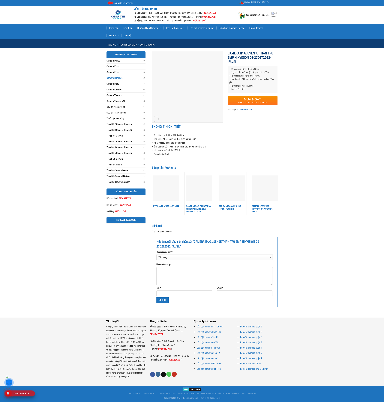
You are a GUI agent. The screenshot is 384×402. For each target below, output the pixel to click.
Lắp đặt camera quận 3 (251, 332)
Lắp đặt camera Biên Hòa (209, 368)
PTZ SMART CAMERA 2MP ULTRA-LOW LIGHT (230, 208)
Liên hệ (127, 35)
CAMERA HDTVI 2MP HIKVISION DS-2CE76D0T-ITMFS (262, 208)
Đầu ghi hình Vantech (116, 112)
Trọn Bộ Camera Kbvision (118, 182)
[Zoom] (156, 119)
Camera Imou (112, 83)
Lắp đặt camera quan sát (202, 28)
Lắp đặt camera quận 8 (251, 342)
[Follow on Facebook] (152, 374)
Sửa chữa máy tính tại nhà (231, 28)
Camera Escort (113, 66)
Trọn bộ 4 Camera (114, 135)
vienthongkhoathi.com (188, 398)
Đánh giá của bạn (164, 252)
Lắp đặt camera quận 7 (251, 353)
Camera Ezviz (112, 72)
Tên (158, 288)
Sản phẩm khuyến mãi (123, 3)
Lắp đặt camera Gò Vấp (208, 342)
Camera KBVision (114, 89)
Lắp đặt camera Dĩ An (250, 363)
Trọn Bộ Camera (174, 28)
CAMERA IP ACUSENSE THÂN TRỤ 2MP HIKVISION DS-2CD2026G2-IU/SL (198, 208)
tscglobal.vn (215, 398)
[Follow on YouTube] (174, 374)
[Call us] (168, 374)
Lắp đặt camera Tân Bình (208, 337)
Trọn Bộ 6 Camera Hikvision (119, 153)
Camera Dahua (113, 60)
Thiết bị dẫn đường (115, 118)
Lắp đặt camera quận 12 (208, 353)
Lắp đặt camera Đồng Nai (209, 332)
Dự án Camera (256, 28)
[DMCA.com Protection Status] (192, 389)
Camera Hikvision (147, 45)
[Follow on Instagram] (158, 374)
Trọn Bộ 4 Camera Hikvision (119, 141)
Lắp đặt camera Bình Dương (210, 326)
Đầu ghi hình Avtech (115, 106)
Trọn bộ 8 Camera (114, 159)
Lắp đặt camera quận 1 (208, 358)
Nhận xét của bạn (164, 264)
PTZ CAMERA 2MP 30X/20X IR (166, 206)
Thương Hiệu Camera (147, 28)
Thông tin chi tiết (166, 126)
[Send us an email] (163, 374)
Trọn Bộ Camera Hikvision (118, 176)
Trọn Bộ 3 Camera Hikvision (119, 130)
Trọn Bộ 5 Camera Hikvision (119, 147)
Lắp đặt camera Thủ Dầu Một (254, 368)
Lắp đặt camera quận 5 (251, 337)
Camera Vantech (114, 95)
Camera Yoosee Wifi (115, 101)
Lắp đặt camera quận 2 (251, 326)
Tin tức (112, 35)
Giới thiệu (127, 28)
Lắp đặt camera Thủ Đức (208, 347)
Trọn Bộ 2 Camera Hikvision (119, 124)
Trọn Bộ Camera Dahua (117, 170)
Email (220, 288)
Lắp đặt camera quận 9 (251, 358)
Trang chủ (113, 28)
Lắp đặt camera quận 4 (251, 347)
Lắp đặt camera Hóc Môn (209, 363)
